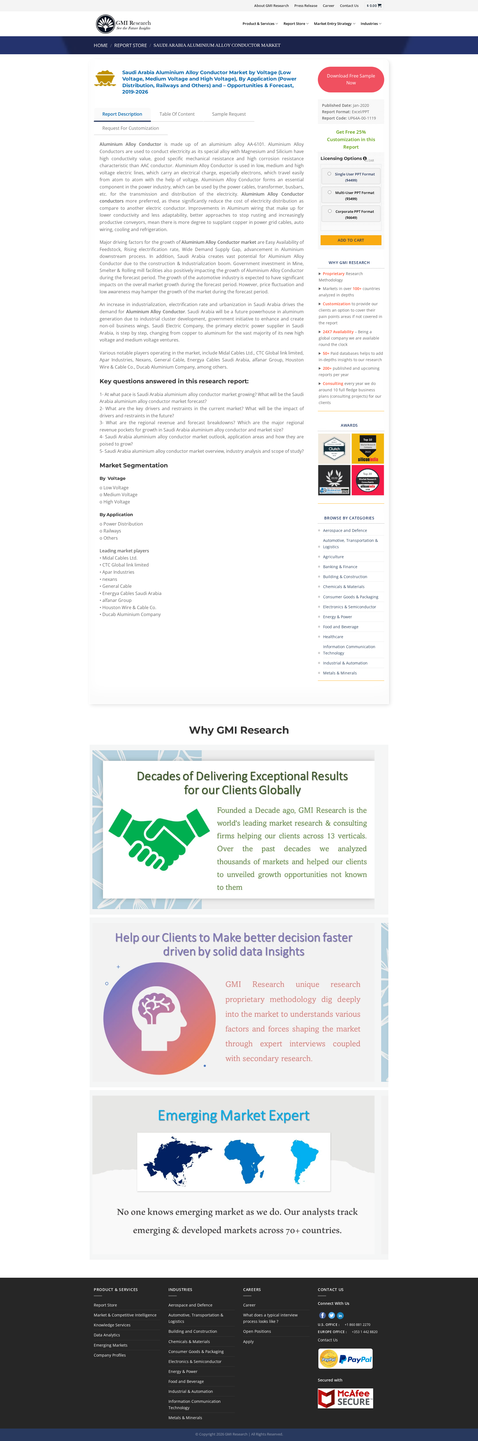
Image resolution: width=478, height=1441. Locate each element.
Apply (248, 1341)
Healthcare (333, 636)
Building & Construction (345, 576)
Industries (369, 23)
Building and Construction (192, 1331)
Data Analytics (107, 1334)
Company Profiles (110, 1355)
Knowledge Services (112, 1325)
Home (101, 45)
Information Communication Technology (349, 650)
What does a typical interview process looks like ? (270, 1318)
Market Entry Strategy (333, 23)
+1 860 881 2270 (357, 1324)
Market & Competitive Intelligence (125, 1315)
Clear (369, 160)
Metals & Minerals (340, 673)
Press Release (305, 5)
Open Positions (257, 1331)
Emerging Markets (111, 1345)
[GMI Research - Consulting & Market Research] (123, 23)
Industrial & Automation (345, 663)
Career (328, 5)
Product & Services (258, 23)
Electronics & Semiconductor (349, 606)
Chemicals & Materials (344, 586)
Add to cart (351, 240)
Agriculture (333, 556)
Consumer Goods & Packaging (350, 596)
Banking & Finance (340, 566)
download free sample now (351, 79)
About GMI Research (271, 5)
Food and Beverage (340, 626)
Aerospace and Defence (345, 530)
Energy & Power (337, 616)
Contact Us (349, 5)
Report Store (294, 23)
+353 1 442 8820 (365, 1331)
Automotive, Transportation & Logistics (350, 543)
